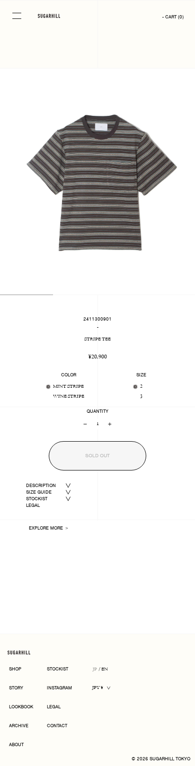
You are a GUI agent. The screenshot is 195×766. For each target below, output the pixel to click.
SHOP (15, 669)
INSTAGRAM (59, 688)
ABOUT (16, 745)
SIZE (141, 375)
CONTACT (57, 726)
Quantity (97, 411)
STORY (16, 688)
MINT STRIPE (68, 386)
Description (41, 485)
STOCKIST (36, 499)
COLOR (68, 375)
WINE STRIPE (68, 396)
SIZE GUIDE (39, 492)
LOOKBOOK (21, 707)
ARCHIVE (18, 726)
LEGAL (33, 505)
